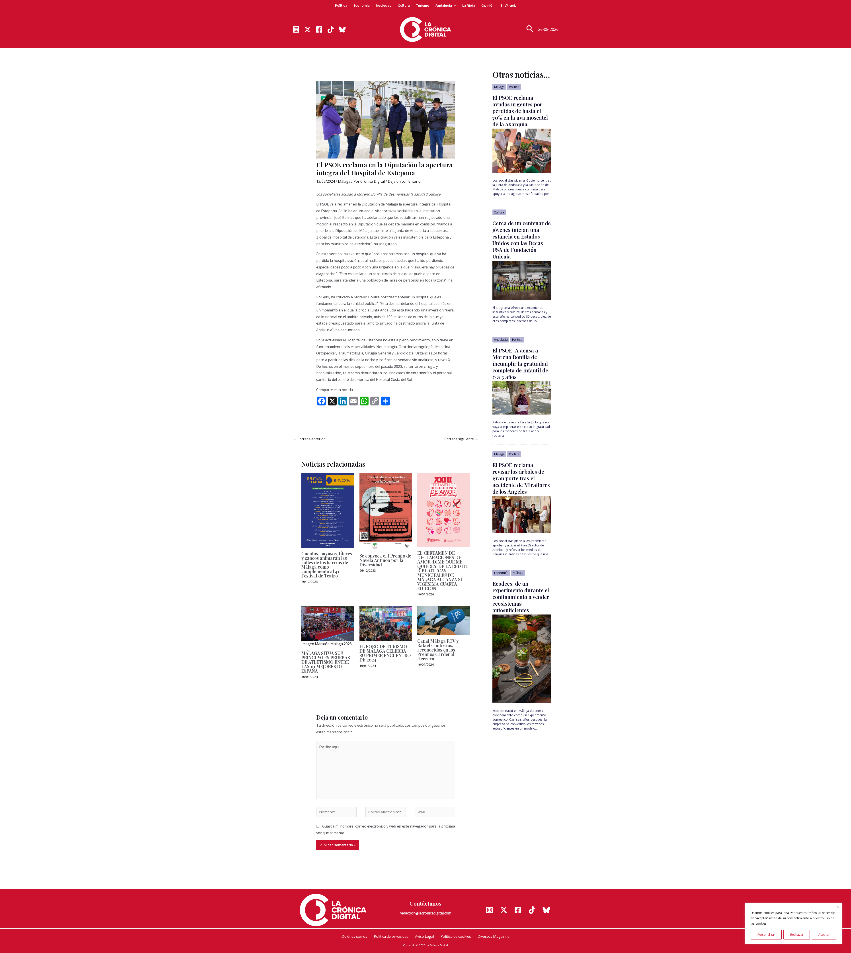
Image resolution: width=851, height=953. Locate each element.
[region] (793, 923)
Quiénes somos (354, 936)
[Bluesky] (342, 29)
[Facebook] (319, 29)
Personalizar (766, 934)
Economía (361, 6)
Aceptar (824, 934)
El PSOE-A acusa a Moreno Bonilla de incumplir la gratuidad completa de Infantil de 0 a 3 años (520, 363)
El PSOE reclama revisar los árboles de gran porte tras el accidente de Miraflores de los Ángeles (521, 478)
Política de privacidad (391, 936)
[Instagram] (296, 29)
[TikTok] (330, 29)
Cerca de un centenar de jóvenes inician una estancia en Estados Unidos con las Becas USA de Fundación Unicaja (521, 239)
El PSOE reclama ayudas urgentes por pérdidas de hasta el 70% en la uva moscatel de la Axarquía (520, 111)
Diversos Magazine (493, 936)
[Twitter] (307, 29)
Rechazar (796, 934)
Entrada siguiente (461, 438)
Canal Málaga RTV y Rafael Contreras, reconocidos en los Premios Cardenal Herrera (438, 649)
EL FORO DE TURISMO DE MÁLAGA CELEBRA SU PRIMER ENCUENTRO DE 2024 (385, 653)
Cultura (404, 6)
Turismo (422, 6)
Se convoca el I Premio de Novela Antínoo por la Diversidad (385, 560)
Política (341, 6)
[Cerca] (837, 906)
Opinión (487, 6)
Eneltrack (508, 6)
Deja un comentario (404, 181)
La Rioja (468, 6)
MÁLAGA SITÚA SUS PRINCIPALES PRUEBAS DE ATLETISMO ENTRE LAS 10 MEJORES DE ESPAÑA (325, 662)
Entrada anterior (309, 438)
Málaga (344, 181)
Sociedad (384, 6)
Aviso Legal (424, 936)
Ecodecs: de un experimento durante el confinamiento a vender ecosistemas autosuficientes (520, 597)
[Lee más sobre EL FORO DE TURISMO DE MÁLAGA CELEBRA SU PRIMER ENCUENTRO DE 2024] (385, 622)
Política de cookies (456, 936)
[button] (454, 5)
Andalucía (443, 6)
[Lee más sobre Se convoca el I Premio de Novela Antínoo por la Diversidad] (385, 511)
